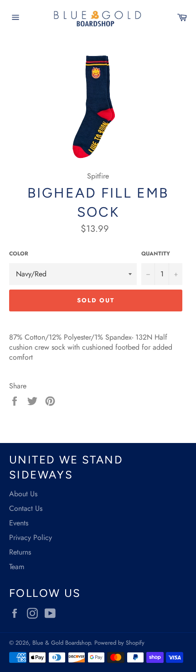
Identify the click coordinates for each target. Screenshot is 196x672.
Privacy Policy (30, 537)
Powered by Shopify (119, 642)
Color (18, 254)
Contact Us (25, 508)
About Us (23, 494)
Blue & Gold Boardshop (61, 642)
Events (18, 523)
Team (16, 566)
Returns (20, 552)
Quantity (155, 254)
